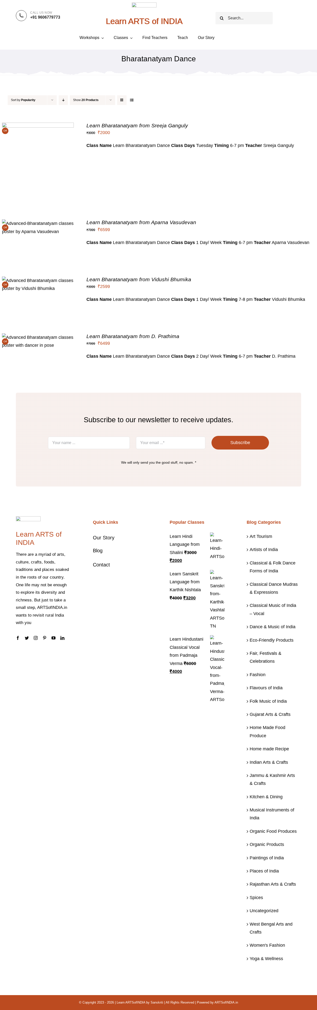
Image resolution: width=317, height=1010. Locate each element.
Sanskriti (157, 1002)
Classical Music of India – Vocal (273, 609)
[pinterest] (45, 638)
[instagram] (36, 638)
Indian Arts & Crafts (269, 762)
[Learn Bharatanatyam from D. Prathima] (38, 337)
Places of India (264, 871)
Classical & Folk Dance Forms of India (272, 566)
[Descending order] (63, 100)
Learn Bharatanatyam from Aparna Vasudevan (141, 222)
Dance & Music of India (272, 626)
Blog (98, 550)
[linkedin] (62, 638)
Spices (256, 897)
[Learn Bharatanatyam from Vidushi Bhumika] (38, 280)
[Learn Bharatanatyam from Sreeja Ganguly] (38, 126)
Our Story (103, 537)
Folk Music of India (268, 701)
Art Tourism (261, 536)
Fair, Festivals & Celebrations (265, 657)
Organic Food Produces (273, 831)
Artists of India (264, 549)
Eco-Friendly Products (271, 640)
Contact (101, 564)
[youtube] (53, 638)
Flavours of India (266, 687)
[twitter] (27, 638)
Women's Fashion (267, 945)
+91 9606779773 (45, 17)
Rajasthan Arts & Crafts (273, 884)
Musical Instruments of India (272, 813)
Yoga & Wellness (266, 958)
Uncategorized (264, 910)
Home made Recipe (269, 748)
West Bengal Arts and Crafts (271, 928)
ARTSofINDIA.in (226, 1002)
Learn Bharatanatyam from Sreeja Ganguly (137, 125)
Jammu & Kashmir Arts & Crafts (272, 779)
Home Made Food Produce (267, 731)
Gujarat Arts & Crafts (270, 714)
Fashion (257, 674)
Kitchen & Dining (266, 796)
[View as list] (131, 100)
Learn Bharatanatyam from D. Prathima (132, 336)
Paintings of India (267, 857)
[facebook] (18, 638)
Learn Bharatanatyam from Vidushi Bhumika (138, 279)
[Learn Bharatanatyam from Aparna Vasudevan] (38, 223)
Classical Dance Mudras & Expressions (274, 588)
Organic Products (267, 844)
